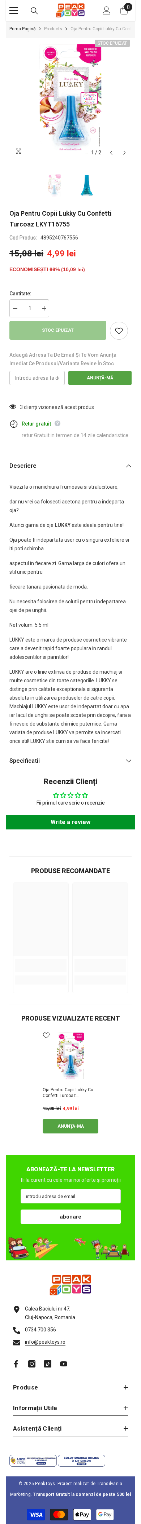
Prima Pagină (22, 28)
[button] (111, 152)
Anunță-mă (100, 377)
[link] (41, 965)
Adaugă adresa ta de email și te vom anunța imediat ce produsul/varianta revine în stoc (62, 359)
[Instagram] (31, 1363)
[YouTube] (63, 1363)
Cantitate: (20, 293)
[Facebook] (16, 1363)
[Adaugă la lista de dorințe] (119, 331)
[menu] (13, 10)
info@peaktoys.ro (45, 1342)
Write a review (70, 822)
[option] (70, 99)
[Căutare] (34, 10)
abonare (70, 1217)
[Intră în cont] (107, 10)
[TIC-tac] (47, 1363)
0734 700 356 (40, 1330)
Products (53, 28)
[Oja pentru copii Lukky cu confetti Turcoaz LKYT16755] (70, 1056)
